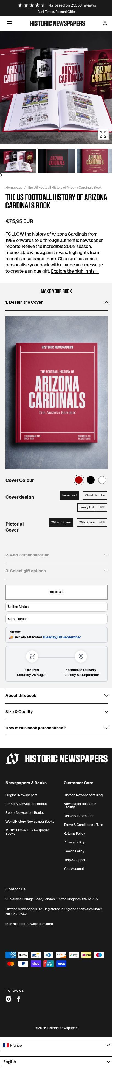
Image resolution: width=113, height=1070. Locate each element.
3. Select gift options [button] (25, 570)
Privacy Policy (74, 842)
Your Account (74, 868)
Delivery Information (79, 816)
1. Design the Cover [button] (24, 302)
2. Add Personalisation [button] (27, 554)
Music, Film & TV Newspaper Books (27, 832)
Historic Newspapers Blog (83, 795)
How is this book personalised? (35, 728)
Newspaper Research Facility (80, 805)
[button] (8, 23)
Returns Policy (74, 833)
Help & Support (75, 860)
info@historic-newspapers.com (29, 924)
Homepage (13, 187)
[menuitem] (18, 161)
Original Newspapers (21, 795)
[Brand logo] (56, 758)
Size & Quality (19, 711)
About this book (20, 695)
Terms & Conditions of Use (83, 824)
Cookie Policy (74, 851)
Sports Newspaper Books (24, 812)
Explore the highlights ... (75, 271)
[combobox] (56, 1045)
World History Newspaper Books (29, 821)
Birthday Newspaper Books (26, 804)
